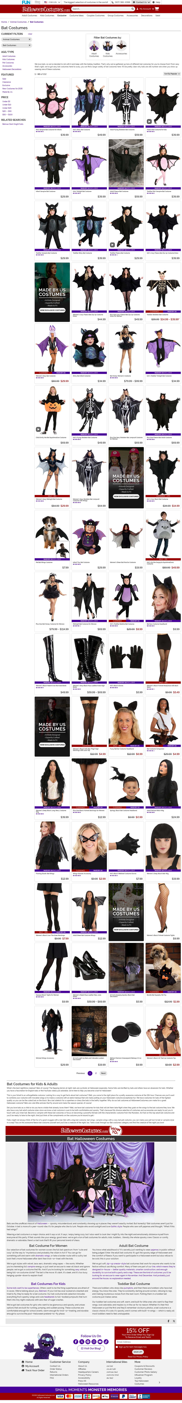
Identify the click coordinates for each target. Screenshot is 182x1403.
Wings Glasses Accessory (82, 873)
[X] (81, 1341)
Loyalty (138, 1378)
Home (29, 1361)
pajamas (155, 1250)
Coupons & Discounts (145, 1366)
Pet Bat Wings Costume (44, 562)
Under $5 (6, 101)
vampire (31, 1266)
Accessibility (84, 1378)
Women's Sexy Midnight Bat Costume (49, 499)
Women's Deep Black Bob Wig (158, 873)
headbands (49, 1297)
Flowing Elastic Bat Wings (45, 873)
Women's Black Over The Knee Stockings (50, 935)
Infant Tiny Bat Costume (81, 562)
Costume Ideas (77, 15)
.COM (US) (52, 2)
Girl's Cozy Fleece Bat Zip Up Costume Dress (162, 253)
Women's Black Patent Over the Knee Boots (51, 686)
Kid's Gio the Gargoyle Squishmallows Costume (160, 563)
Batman (42, 1291)
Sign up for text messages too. (133, 1347)
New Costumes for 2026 (12, 89)
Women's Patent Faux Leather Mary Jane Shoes (87, 995)
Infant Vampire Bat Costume (45, 191)
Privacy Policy (84, 1375)
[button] (145, 8)
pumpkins (128, 1288)
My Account (32, 1366)
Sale (4, 79)
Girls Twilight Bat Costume (82, 191)
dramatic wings (43, 1256)
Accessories (132, 15)
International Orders (59, 1375)
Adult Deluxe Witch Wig (155, 810)
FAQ (52, 1378)
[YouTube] (100, 1341)
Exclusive (61, 15)
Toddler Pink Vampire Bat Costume (159, 191)
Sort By (170, 74)
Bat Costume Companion (155, 749)
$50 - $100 (7, 115)
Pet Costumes (8, 63)
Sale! (158, 15)
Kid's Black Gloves (116, 686)
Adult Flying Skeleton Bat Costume (122, 130)
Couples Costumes (96, 15)
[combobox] (100, 9)
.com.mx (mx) (112, 1375)
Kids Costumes (47, 15)
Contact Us (141, 2)
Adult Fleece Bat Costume (119, 191)
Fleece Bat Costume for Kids (157, 130)
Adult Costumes (29, 15)
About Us (82, 1366)
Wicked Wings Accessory (45, 1058)
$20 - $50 (7, 111)
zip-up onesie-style (116, 1263)
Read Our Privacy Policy (138, 1357)
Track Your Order (34, 1370)
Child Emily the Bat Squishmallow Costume (51, 437)
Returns (53, 1372)
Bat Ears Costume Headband (157, 624)
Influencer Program (144, 1375)
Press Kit (82, 1381)
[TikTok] (106, 1341)
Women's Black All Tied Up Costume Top (161, 1058)
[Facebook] (75, 1341)
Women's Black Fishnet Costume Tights (161, 935)
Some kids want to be (17, 1288)
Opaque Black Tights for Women (47, 995)
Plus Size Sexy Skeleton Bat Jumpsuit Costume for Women (126, 438)
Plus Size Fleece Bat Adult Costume (159, 437)
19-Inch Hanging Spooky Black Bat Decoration (122, 995)
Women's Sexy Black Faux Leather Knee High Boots (89, 686)
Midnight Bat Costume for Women (84, 624)
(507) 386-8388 (122, 2)
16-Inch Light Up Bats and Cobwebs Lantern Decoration (88, 1058)
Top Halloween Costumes (142, 1382)
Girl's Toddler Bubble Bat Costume (122, 624)
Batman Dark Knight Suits (12, 124)
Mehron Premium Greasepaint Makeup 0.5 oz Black (125, 1058)
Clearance (6, 82)
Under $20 (6, 108)
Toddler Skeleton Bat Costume (157, 315)
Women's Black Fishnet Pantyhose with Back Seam (162, 686)
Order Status (56, 1369)
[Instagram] (93, 1341)
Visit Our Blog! (92, 1348)
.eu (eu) (109, 1378)
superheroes (33, 1288)
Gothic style (116, 1226)
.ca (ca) (109, 1366)
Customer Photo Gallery (146, 1372)
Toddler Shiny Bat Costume (82, 253)
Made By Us (7, 92)
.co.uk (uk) (111, 1369)
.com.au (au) (112, 1372)
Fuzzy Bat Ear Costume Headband (122, 749)
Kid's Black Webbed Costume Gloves (123, 873)
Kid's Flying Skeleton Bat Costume (85, 437)
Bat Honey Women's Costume (120, 376)
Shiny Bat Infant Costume (81, 376)
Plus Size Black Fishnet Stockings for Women (88, 810)
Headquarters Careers (88, 1372)
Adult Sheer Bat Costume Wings (84, 935)
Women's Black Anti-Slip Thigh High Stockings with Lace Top (86, 749)
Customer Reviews (143, 1369)
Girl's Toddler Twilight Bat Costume (159, 376)
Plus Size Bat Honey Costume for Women (50, 624)
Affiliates (82, 1369)
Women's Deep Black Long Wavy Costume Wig (51, 811)
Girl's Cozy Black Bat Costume (157, 499)
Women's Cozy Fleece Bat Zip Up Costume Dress (88, 315)
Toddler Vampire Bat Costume (46, 253)
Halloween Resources (88, 1384)
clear (30, 34)
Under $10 (6, 105)
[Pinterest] (87, 1341)
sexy (77, 1269)
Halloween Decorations (11, 69)
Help (158, 2)
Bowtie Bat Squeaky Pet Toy (156, 995)
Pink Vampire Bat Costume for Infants (49, 130)
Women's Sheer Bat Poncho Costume (123, 562)
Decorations (146, 15)
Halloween (42, 1223)
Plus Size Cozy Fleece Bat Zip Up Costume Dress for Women (125, 315)
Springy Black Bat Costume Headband (123, 810)
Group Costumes (116, 15)
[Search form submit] (132, 9)
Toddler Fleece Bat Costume (120, 253)
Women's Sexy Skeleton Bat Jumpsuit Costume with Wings (86, 500)
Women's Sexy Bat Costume (45, 376)
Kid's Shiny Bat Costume (81, 130)
